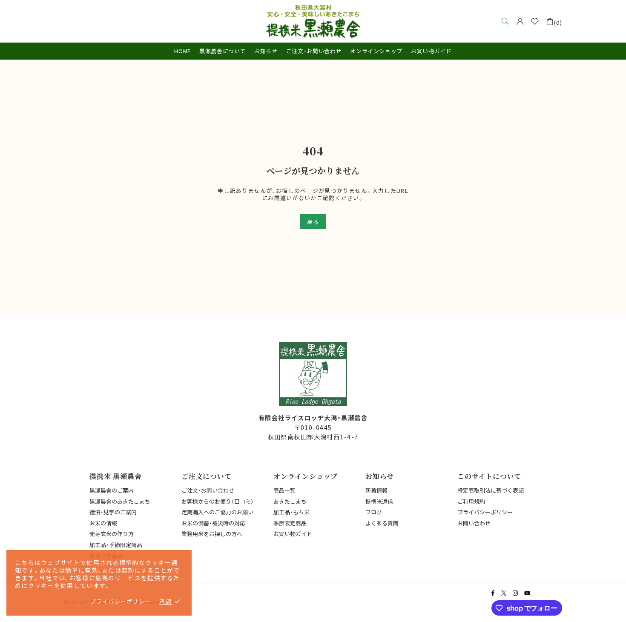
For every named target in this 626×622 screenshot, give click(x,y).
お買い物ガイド (292, 533)
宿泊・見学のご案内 (113, 512)
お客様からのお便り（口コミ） (217, 501)
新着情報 (376, 490)
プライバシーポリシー (485, 512)
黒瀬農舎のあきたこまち (119, 501)
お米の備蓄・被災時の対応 (213, 523)
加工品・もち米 (291, 512)
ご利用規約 (471, 501)
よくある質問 (382, 523)
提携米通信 (379, 501)
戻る (313, 222)
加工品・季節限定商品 (115, 544)
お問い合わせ (474, 523)
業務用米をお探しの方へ (211, 533)
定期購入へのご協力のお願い (217, 512)
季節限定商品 (290, 523)
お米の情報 (103, 523)
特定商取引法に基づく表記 (490, 490)
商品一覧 (284, 490)
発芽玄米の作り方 (111, 533)
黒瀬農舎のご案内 (111, 490)
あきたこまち (290, 501)
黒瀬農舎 (313, 21)
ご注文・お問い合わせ (207, 490)
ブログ (373, 512)
